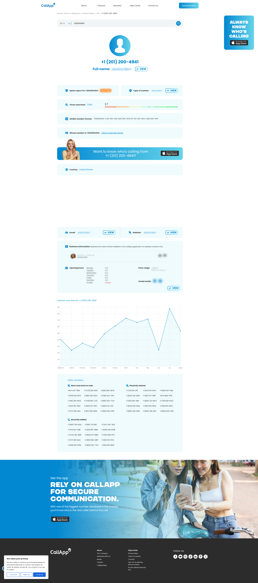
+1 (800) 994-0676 (107, 390)
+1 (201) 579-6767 (149, 390)
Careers (100, 562)
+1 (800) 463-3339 (133, 411)
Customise (13, 575)
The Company (102, 553)
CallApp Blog (101, 565)
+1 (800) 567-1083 (166, 390)
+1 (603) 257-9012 (90, 406)
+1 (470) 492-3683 (74, 435)
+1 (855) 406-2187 (149, 411)
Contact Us (153, 5)
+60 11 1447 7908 (74, 390)
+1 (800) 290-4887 (91, 440)
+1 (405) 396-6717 (108, 435)
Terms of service (134, 556)
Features (101, 5)
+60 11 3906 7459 (166, 396)
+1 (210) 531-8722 (107, 440)
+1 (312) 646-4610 (132, 401)
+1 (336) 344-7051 (107, 396)
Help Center (135, 5)
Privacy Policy (133, 553)
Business (117, 5)
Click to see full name (112, 132)
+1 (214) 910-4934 (74, 406)
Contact (131, 559)
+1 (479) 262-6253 (91, 390)
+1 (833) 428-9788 (108, 430)
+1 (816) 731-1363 (91, 424)
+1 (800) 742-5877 (150, 401)
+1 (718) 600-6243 (166, 401)
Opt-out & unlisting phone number (135, 563)
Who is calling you (72, 13)
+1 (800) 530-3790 (107, 411)
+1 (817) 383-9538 (90, 411)
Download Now (189, 5)
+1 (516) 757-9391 (149, 396)
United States (88, 13)
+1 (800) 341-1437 (106, 406)
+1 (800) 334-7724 (107, 401)
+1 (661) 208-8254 (90, 396)
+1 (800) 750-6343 (75, 424)
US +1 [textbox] (62, 23)
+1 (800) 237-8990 (91, 435)
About (84, 5)
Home (59, 13)
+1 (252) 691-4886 (91, 430)
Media (99, 559)
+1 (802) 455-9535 (133, 396)
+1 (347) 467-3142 (108, 424)
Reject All (26, 575)
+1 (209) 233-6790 (74, 445)
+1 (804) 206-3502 (133, 406)
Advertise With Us (103, 556)
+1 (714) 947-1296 (74, 430)
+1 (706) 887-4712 (90, 401)
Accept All (39, 575)
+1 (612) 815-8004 (166, 406)
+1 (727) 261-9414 (74, 411)
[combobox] (64, 23)
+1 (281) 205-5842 (74, 401)
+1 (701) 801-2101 (132, 390)
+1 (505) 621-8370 (74, 396)
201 (98, 13)
